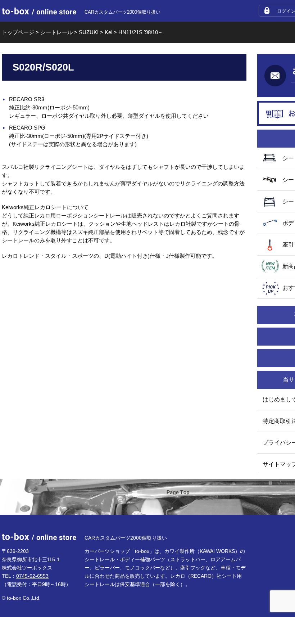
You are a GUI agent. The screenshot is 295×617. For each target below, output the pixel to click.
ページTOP (178, 497)
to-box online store (39, 11)
